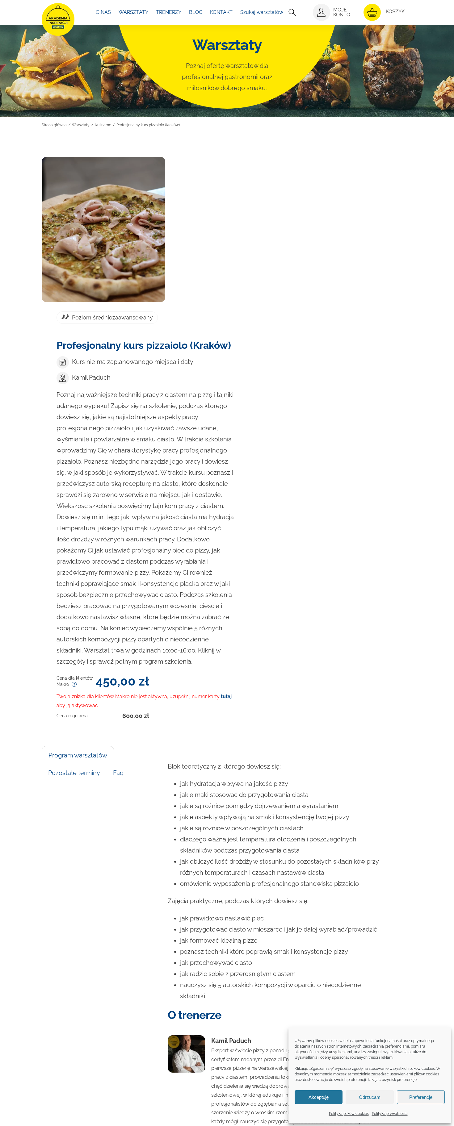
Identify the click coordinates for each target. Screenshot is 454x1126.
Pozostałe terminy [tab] (74, 773)
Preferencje (420, 1097)
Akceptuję (319, 1097)
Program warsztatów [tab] (77, 755)
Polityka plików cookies (349, 1113)
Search (292, 12)
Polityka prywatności (390, 1113)
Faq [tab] (118, 773)
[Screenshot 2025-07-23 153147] (103, 229)
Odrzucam (369, 1097)
